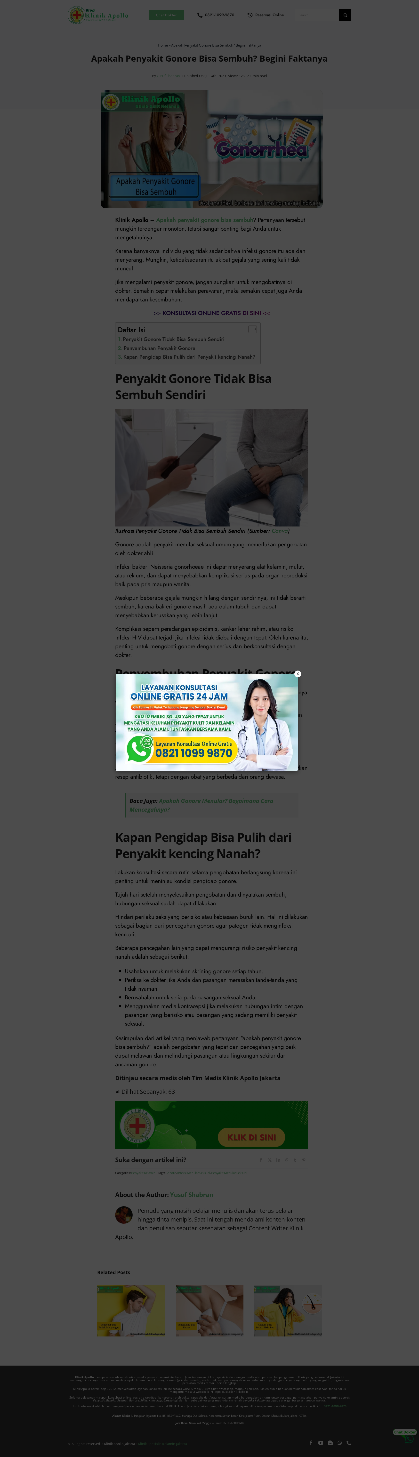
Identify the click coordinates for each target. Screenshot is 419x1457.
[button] (209, 728)
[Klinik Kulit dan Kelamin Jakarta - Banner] (207, 722)
